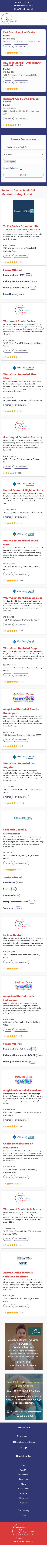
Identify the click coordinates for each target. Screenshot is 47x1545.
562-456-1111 (8, 397)
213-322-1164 (9, 1228)
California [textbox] (8, 154)
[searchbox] (17, 161)
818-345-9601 (9, 1295)
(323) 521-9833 (9, 456)
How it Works (23, 1488)
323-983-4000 (9, 665)
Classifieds (23, 1498)
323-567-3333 (9, 563)
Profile (8, 46)
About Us (23, 1469)
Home (23, 1465)
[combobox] (23, 154)
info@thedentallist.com (24, 5)
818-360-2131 (9, 72)
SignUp (29, 9)
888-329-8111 (9, 732)
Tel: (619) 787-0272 (24, 2)
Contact (23, 1502)
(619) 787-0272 (26, 1436)
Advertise (23, 1493)
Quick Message (21, 46)
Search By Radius (10, 168)
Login (19, 9)
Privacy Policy (23, 1510)
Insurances (23, 1479)
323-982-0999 (9, 509)
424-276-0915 (9, 340)
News (23, 1483)
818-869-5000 (9, 1109)
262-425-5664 (9, 108)
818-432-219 (8, 1019)
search (23, 175)
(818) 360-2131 (9, 245)
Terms (23, 1515)
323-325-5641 (9, 852)
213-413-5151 (8, 617)
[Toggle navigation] (42, 18)
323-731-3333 (9, 786)
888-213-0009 (9, 39)
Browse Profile (23, 1474)
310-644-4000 (9, 1166)
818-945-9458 (9, 951)
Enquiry (28, 275)
